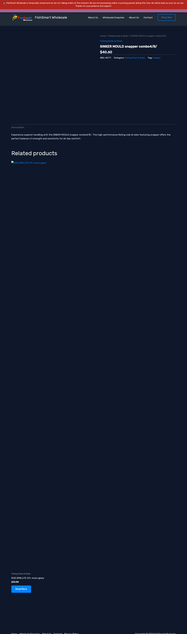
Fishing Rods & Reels (118, 36)
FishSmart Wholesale (51, 17)
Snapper (157, 58)
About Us (93, 17)
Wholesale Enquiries (113, 17)
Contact (148, 17)
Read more (21, 589)
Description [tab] (17, 127)
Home (103, 36)
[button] (167, 17)
